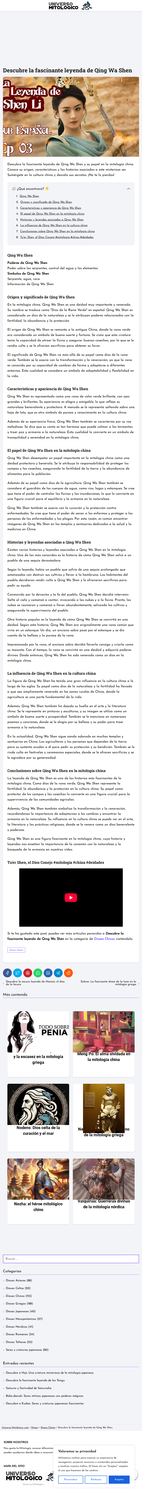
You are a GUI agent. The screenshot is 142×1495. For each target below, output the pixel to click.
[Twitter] (17, 972)
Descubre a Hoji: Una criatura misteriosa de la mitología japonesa (49, 1372)
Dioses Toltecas (16, 1342)
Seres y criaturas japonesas (24, 1349)
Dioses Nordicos (16, 1326)
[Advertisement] (71, 39)
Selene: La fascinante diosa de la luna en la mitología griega (108, 983)
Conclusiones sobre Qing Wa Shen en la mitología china (57, 231)
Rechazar (96, 1479)
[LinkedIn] (48, 972)
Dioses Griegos (16, 1303)
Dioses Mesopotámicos (21, 1319)
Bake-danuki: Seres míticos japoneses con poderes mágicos (44, 1396)
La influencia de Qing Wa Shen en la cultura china (53, 225)
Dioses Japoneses (17, 1311)
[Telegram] (58, 972)
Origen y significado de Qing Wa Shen (46, 202)
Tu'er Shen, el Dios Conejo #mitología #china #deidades (57, 237)
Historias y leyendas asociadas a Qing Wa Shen (52, 219)
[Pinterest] (27, 972)
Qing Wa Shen (29, 196)
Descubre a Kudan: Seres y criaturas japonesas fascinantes (45, 1403)
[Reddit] (68, 972)
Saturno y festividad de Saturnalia (28, 1388)
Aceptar (119, 1479)
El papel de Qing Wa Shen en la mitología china (52, 213)
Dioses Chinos (15, 1296)
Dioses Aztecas (16, 1280)
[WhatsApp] (37, 972)
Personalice (70, 1479)
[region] (94, 1466)
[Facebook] (7, 972)
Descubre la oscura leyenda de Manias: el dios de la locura (35, 983)
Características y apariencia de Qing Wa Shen (50, 208)
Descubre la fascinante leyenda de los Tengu (35, 1380)
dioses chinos (16, 950)
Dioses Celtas (15, 1288)
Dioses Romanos (17, 1334)
